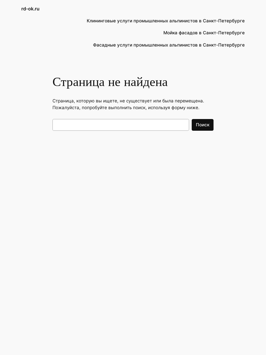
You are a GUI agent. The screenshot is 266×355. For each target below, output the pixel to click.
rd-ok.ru (30, 8)
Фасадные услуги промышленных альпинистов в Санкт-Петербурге (169, 45)
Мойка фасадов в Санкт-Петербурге (204, 32)
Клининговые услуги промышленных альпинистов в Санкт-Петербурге (166, 20)
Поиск (202, 124)
